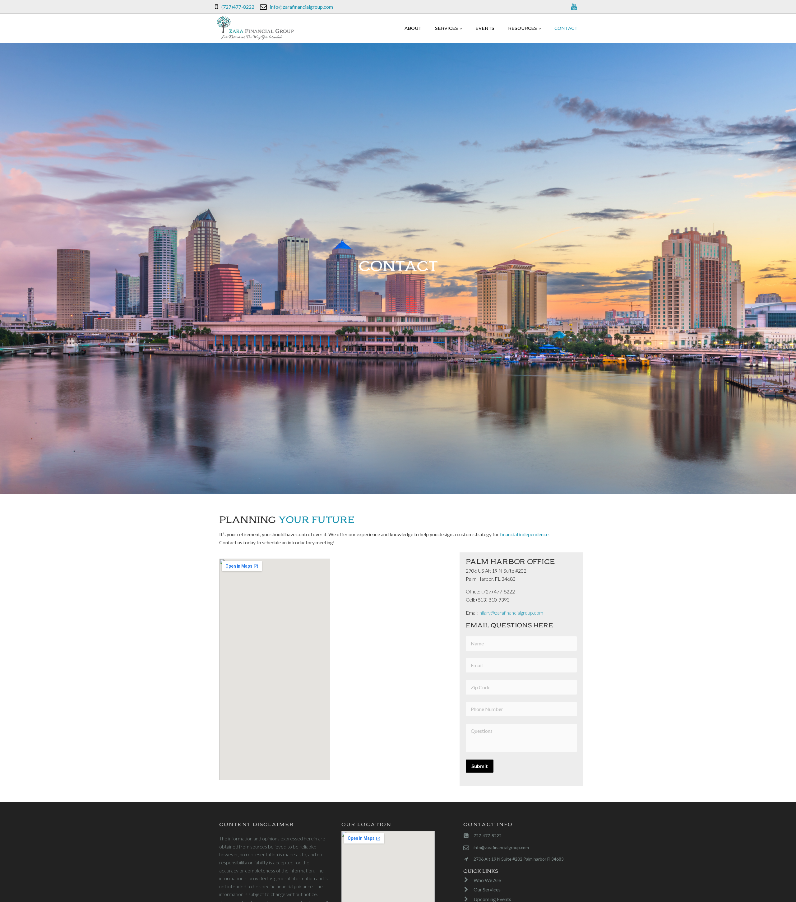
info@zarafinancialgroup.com (301, 7)
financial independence (524, 534)
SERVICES (446, 28)
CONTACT (565, 28)
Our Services (487, 889)
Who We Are (487, 880)
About (413, 28)
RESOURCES (522, 28)
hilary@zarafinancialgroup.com (511, 613)
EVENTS (484, 28)
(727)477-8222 (237, 7)
